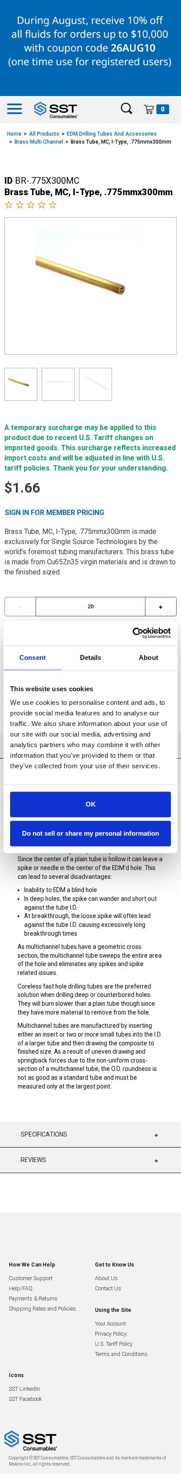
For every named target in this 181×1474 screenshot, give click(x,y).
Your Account (110, 1323)
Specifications (44, 1134)
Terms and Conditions (121, 1354)
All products (44, 134)
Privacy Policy (111, 1333)
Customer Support (31, 1278)
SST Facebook (25, 1399)
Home (14, 134)
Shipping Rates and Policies (42, 1308)
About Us (106, 1278)
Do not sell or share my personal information (90, 833)
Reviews (33, 1159)
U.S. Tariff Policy (114, 1344)
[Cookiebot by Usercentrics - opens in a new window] (132, 633)
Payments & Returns (33, 1298)
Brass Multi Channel (38, 142)
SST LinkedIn (24, 1388)
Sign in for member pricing (54, 512)
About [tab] (148, 657)
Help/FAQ (21, 1288)
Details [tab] (90, 657)
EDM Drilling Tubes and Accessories (112, 134)
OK (91, 804)
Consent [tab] (32, 657)
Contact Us (108, 1288)
